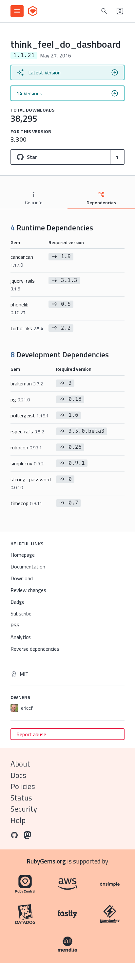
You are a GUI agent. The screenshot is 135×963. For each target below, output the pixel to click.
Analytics (20, 637)
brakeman (26, 383)
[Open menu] (17, 11)
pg (20, 399)
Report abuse (31, 734)
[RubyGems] (33, 11)
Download (21, 578)
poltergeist (29, 415)
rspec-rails (27, 431)
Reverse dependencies (34, 649)
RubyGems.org (46, 861)
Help (18, 820)
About (20, 763)
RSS (15, 625)
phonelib (19, 308)
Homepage (22, 555)
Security (23, 809)
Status (21, 797)
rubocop (26, 447)
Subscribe (20, 613)
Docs (18, 775)
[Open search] (104, 11)
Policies (22, 786)
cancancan (21, 260)
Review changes (28, 590)
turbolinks (26, 328)
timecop (26, 503)
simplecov (27, 463)
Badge (17, 602)
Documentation (27, 566)
